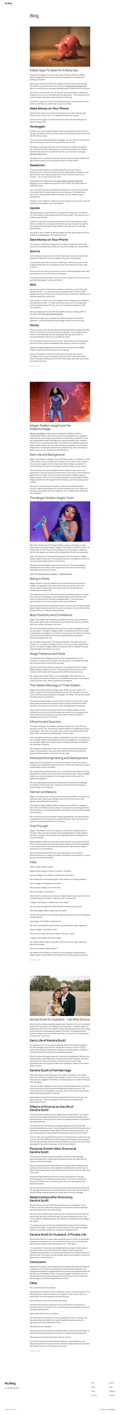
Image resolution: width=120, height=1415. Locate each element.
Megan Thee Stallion (37, 433)
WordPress (112, 1409)
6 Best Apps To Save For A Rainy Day (54, 70)
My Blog (8, 3)
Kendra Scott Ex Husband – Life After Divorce (55, 574)
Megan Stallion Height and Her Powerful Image (50, 427)
